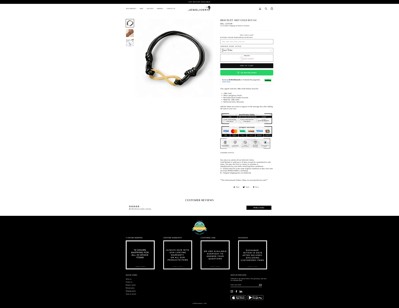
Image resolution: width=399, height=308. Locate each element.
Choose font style (231, 46)
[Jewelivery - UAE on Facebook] (236, 291)
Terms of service (131, 294)
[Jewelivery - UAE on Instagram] (232, 291)
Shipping (160, 8)
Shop (141, 8)
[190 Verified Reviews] (199, 236)
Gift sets (150, 8)
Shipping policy (131, 291)
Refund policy (130, 288)
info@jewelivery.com (228, 166)
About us (128, 279)
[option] (199, 2)
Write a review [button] (258, 208)
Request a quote (131, 285)
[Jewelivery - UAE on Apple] (238, 297)
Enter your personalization (236, 37)
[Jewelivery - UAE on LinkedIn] (241, 291)
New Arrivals (131, 8)
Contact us (171, 8)
